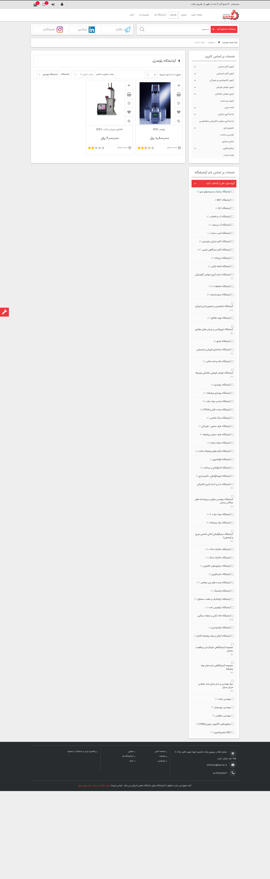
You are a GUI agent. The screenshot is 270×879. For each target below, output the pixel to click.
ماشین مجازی (228, 141)
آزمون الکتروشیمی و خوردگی (222, 80)
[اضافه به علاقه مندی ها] (178, 112)
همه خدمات (229, 155)
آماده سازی (229, 107)
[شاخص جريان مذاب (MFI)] (129, 85)
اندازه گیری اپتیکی (226, 114)
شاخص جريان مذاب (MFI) (109, 130)
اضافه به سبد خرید (178, 94)
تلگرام (119, 30)
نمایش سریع (178, 121)
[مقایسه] (178, 103)
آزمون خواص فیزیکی (225, 87)
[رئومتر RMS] (178, 85)
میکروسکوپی (228, 148)
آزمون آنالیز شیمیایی (225, 73)
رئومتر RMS (159, 130)
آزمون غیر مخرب (227, 101)
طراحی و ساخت (227, 135)
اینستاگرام (49, 30)
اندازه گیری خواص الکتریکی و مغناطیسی (216, 121)
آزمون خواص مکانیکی (224, 94)
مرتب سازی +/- (86, 74)
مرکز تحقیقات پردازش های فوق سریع (94, 786)
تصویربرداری (229, 128)
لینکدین (82, 30)
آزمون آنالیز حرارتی (226, 67)
